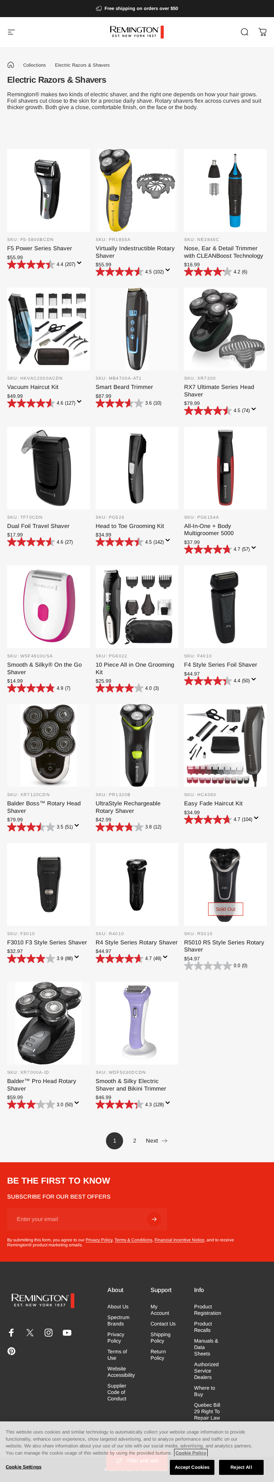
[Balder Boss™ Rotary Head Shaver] (48, 745)
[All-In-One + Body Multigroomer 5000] (225, 468)
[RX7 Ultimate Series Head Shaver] (225, 329)
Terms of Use (117, 1355)
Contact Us (163, 1324)
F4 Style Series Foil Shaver (220, 664)
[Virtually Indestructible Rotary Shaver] (137, 190)
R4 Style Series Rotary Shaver (137, 942)
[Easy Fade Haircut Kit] (225, 745)
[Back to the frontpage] (10, 64)
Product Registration (207, 1310)
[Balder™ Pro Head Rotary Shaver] (48, 1023)
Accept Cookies (192, 1467)
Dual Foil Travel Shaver (38, 526)
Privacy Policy (99, 1239)
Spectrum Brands (118, 1320)
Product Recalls (203, 1327)
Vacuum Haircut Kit (33, 387)
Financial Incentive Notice (179, 1239)
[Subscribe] (154, 1219)
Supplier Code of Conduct (116, 1392)
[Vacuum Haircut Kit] (48, 329)
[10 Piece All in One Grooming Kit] (137, 606)
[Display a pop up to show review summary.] (80, 265)
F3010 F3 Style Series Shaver (47, 942)
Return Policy (158, 1355)
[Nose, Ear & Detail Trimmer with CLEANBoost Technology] (225, 190)
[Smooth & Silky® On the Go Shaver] (48, 606)
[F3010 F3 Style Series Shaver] (48, 884)
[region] (137, 1451)
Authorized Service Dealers (206, 1371)
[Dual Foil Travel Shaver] (48, 468)
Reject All (241, 1467)
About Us (117, 1306)
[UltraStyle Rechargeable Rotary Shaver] (137, 745)
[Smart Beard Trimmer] (137, 329)
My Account (160, 1310)
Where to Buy (204, 1391)
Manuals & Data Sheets (206, 1347)
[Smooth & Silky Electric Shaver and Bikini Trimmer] (137, 1023)
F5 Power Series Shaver (39, 248)
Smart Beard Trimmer (124, 387)
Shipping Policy (161, 1338)
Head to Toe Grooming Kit (130, 526)
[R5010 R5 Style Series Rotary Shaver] (225, 884)
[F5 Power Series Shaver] (48, 190)
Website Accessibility (121, 1372)
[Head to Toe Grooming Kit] (137, 468)
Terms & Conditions (133, 1239)
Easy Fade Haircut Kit (213, 803)
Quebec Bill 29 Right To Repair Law (207, 1411)
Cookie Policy (191, 1453)
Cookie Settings (23, 1467)
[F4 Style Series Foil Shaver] (225, 606)
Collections (34, 65)
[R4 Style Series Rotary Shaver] (137, 884)
